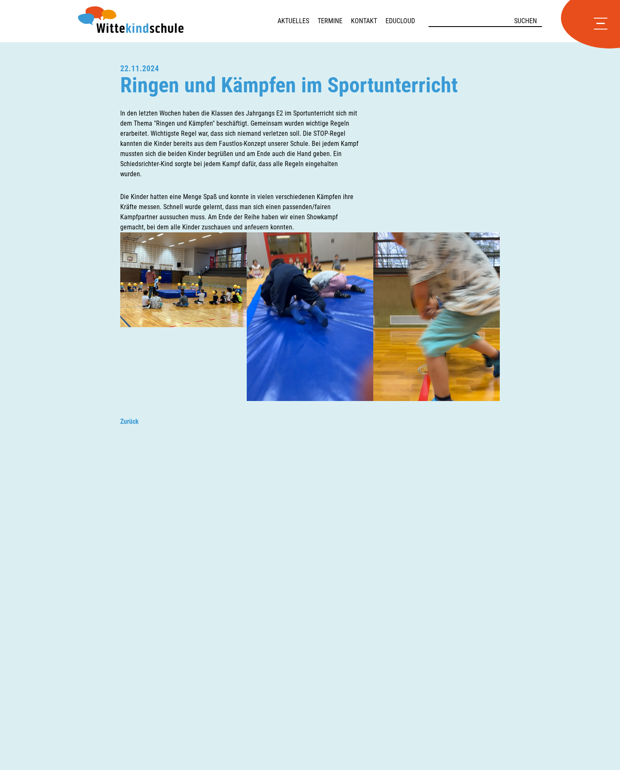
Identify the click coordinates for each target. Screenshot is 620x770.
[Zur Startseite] (178, 21)
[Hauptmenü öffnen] (600, 24)
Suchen (525, 21)
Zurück (129, 421)
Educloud (400, 21)
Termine (330, 21)
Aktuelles (293, 21)
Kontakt (364, 21)
